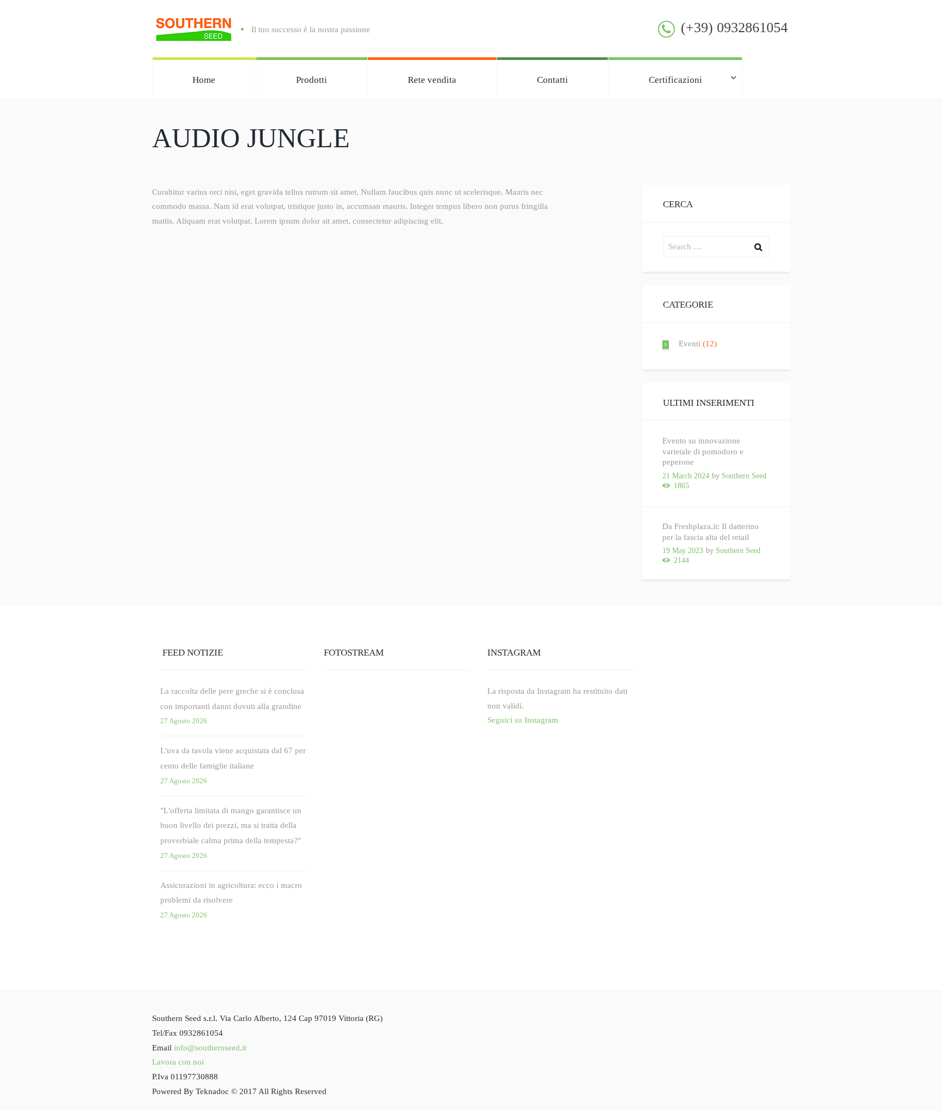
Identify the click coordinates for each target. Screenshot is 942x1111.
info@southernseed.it (210, 1047)
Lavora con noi (178, 1062)
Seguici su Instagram (522, 720)
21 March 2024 (685, 476)
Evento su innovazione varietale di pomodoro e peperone (703, 451)
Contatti (552, 80)
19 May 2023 (682, 551)
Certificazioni (675, 80)
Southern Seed (744, 476)
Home (203, 80)
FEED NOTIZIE (192, 652)
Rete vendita (432, 80)
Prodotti (311, 80)
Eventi (690, 343)
